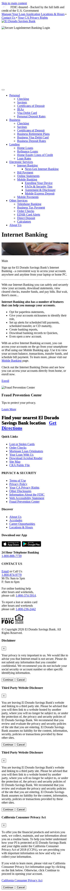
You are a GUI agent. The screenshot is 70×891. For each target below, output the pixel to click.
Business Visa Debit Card (33, 137)
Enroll (5, 380)
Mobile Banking (27, 179)
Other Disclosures (20, 491)
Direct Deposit (26, 218)
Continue (8, 679)
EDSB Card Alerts (28, 214)
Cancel (21, 679)
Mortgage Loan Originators (26, 451)
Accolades (15, 520)
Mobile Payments (27, 197)
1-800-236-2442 (26, 609)
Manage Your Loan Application (21, 14)
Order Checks (25, 211)
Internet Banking (27, 165)
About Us (15, 225)
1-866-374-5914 (26, 595)
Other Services (18, 200)
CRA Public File (19, 465)
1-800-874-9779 (12, 574)
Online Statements (28, 176)
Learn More (9, 409)
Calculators (24, 221)
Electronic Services (21, 162)
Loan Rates (24, 158)
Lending (14, 144)
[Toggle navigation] (3, 89)
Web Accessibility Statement (26, 498)
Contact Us (8, 17)
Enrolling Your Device (38, 183)
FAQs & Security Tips (38, 186)
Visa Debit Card (27, 113)
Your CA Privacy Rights (33, 17)
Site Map (14, 461)
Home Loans (25, 148)
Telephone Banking (29, 204)
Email (5, 571)
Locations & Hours (53, 14)
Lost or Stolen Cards (22, 444)
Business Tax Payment (31, 207)
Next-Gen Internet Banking (42, 169)
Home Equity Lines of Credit (35, 155)
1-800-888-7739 (12, 556)
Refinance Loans (27, 151)
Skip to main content (14, 3)
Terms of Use (17, 480)
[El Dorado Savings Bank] (18, 21)
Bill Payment (25, 172)
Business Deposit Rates (31, 141)
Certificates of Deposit (31, 106)
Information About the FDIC (27, 494)
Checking (23, 98)
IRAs (20, 109)
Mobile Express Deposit (39, 193)
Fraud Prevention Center (24, 501)
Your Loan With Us (21, 454)
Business (14, 120)
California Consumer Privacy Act (22, 880)
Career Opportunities (22, 523)
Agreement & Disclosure (40, 190)
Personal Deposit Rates (31, 116)
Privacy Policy (18, 484)
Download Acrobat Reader (25, 458)
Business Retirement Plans (33, 134)
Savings (22, 102)
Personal (14, 95)
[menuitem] (38, 106)
